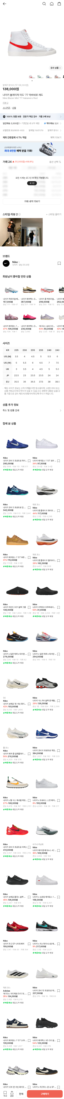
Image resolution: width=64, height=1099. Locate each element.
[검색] (44, 3)
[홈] (51, 3)
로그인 (32, 183)
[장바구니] (59, 3)
